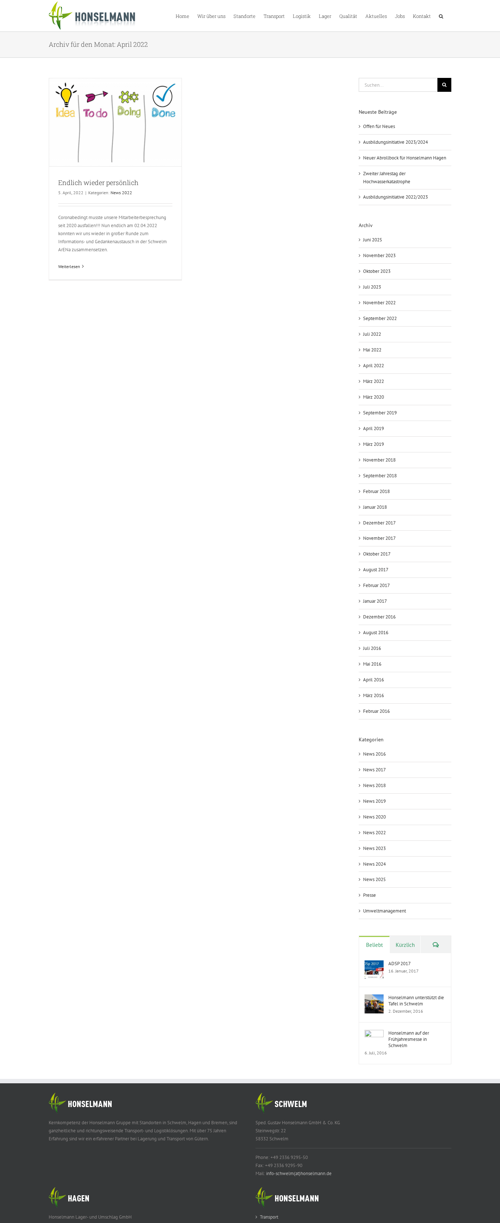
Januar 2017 (375, 601)
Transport (269, 1217)
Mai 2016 (372, 664)
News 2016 (374, 754)
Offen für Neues (379, 126)
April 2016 (373, 680)
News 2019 (374, 801)
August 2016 (375, 632)
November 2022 (379, 303)
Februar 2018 (376, 491)
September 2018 (380, 476)
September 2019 (380, 413)
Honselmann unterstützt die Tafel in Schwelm (416, 1000)
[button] (441, 15)
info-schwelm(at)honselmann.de (299, 1173)
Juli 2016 (372, 648)
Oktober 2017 (377, 554)
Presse (369, 895)
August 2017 (375, 570)
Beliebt (374, 944)
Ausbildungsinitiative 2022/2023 (395, 197)
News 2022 (121, 192)
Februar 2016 (376, 711)
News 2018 (374, 785)
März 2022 (373, 381)
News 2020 (374, 817)
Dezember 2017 (379, 523)
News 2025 (374, 879)
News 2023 (374, 848)
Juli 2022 (372, 334)
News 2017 (374, 770)
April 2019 (373, 428)
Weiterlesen (69, 266)
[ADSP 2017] (374, 964)
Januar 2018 (375, 507)
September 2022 (380, 318)
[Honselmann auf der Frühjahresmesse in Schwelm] (374, 1034)
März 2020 (373, 397)
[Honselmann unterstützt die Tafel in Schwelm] (374, 998)
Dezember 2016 (379, 617)
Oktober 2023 (377, 271)
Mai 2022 (372, 350)
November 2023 (379, 255)
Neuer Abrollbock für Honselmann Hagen (404, 158)
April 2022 (373, 365)
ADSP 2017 (399, 963)
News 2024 (374, 864)
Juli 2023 (372, 287)
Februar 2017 (376, 585)
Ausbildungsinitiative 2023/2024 (395, 142)
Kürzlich (405, 944)
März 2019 (373, 444)
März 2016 (373, 695)
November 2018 (379, 460)
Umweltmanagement (384, 911)
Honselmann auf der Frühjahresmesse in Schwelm (408, 1039)
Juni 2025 (372, 240)
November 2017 (379, 538)
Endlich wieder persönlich (98, 182)
